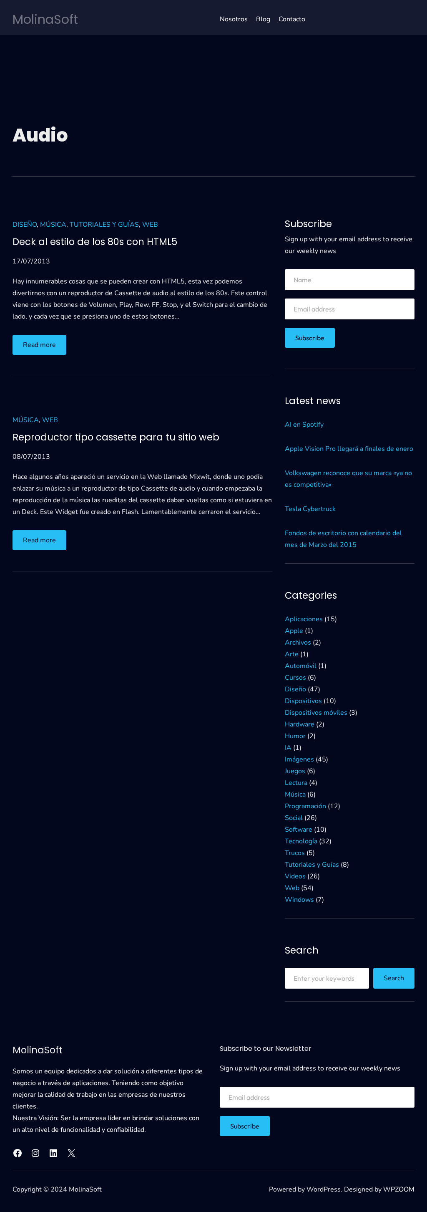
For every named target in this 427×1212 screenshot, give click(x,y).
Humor (295, 736)
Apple (294, 630)
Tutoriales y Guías (104, 224)
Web (150, 224)
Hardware (299, 724)
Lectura (296, 782)
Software (298, 829)
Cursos (295, 677)
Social (294, 817)
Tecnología (301, 841)
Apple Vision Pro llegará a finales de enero (349, 448)
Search (394, 978)
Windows (299, 899)
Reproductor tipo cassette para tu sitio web (116, 437)
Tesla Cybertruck (310, 509)
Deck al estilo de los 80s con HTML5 (95, 242)
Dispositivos (303, 701)
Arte (292, 654)
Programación (305, 806)
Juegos (295, 771)
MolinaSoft (45, 19)
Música (53, 224)
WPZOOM (398, 1189)
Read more (44, 347)
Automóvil (300, 666)
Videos (295, 876)
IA (288, 747)
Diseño (25, 224)
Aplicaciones (304, 619)
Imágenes (299, 759)
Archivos (298, 642)
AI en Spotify (304, 424)
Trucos (295, 853)
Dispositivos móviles (316, 712)
